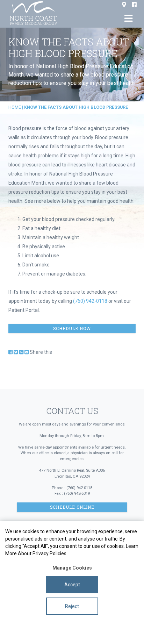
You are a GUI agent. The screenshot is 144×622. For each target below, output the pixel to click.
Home (14, 107)
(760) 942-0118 (90, 301)
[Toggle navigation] (128, 18)
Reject (72, 606)
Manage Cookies (72, 568)
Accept (72, 584)
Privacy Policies (49, 553)
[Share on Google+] (21, 352)
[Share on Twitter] (16, 352)
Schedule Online (72, 507)
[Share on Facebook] (10, 352)
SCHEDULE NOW (72, 328)
